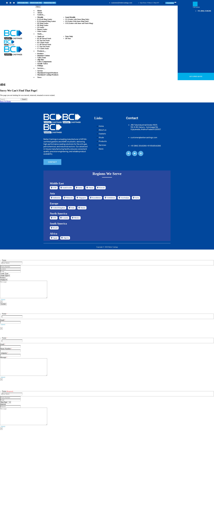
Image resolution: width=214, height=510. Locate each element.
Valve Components (44, 62)
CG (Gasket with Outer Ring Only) (77, 19)
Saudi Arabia (67, 188)
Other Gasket (41, 31)
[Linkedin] (10, 3)
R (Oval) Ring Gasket (44, 19)
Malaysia (69, 198)
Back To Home (5, 101)
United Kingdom (59, 208)
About (39, 13)
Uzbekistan (111, 198)
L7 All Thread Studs (44, 44)
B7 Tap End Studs (43, 40)
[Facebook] (7, 3)
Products (40, 51)
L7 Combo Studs (43, 48)
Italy (73, 208)
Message (3, 357)
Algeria (66, 238)
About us (102, 130)
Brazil (55, 228)
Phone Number (6, 349)
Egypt (55, 238)
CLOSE (3, 304)
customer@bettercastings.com (121, 3)
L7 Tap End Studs (43, 46)
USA (54, 218)
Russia (83, 208)
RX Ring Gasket (42, 23)
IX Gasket (40, 27)
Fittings (40, 66)
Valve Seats (41, 58)
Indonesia (56, 198)
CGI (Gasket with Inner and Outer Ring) (79, 23)
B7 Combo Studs (43, 42)
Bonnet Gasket (42, 29)
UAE (55, 188)
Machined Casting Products (47, 75)
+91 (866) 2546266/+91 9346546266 (146, 146)
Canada (65, 218)
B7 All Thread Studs (44, 38)
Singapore (82, 198)
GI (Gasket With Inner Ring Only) (77, 21)
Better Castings (113, 247)
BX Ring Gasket (42, 25)
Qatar (80, 188)
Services (40, 68)
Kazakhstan (96, 198)
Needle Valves (42, 64)
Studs (39, 34)
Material (3, 404)
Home (39, 11)
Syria (137, 198)
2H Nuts (68, 38)
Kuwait (102, 188)
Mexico (76, 218)
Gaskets (40, 15)
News (39, 77)
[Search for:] (10, 99)
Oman (91, 188)
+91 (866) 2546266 (204, 11)
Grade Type (4, 273)
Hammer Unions (43, 56)
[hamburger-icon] (175, 2)
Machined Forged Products (47, 73)
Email (2, 320)
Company (4, 353)
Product (2, 278)
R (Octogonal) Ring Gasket (46, 21)
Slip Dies (40, 60)
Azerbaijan (125, 198)
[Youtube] (14, 3)
